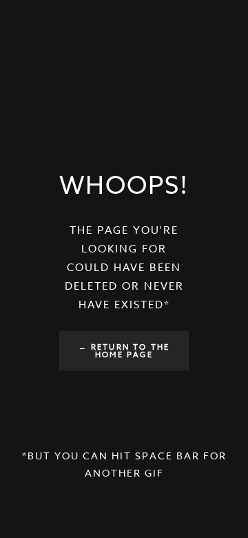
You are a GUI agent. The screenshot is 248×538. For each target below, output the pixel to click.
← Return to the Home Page (124, 351)
